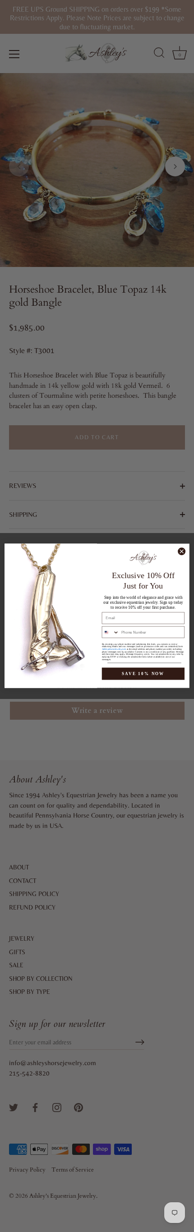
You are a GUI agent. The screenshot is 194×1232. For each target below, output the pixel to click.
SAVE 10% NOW (143, 673)
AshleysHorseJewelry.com (114, 649)
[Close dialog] (182, 551)
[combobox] (110, 632)
